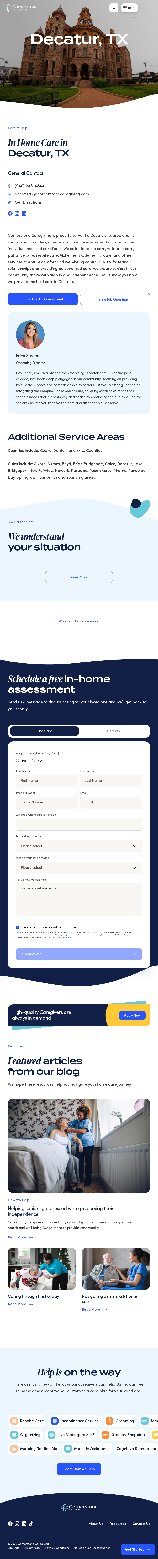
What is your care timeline (32, 857)
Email (83, 793)
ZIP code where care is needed (36, 814)
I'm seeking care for (28, 836)
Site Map (13, 1548)
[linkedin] (24, 213)
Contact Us (141, 1524)
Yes (24, 760)
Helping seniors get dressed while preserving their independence (60, 1211)
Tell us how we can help (31, 879)
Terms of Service (64, 937)
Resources (118, 1524)
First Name (23, 771)
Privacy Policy (48, 937)
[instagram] (17, 213)
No (39, 760)
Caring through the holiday (33, 1296)
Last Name (87, 771)
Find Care (44, 731)
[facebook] (10, 213)
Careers (113, 731)
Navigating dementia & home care (109, 1299)
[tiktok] (31, 1523)
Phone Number (25, 793)
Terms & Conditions (57, 1548)
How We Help (18, 1200)
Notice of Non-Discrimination (92, 1548)
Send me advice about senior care (48, 927)
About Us (96, 1524)
